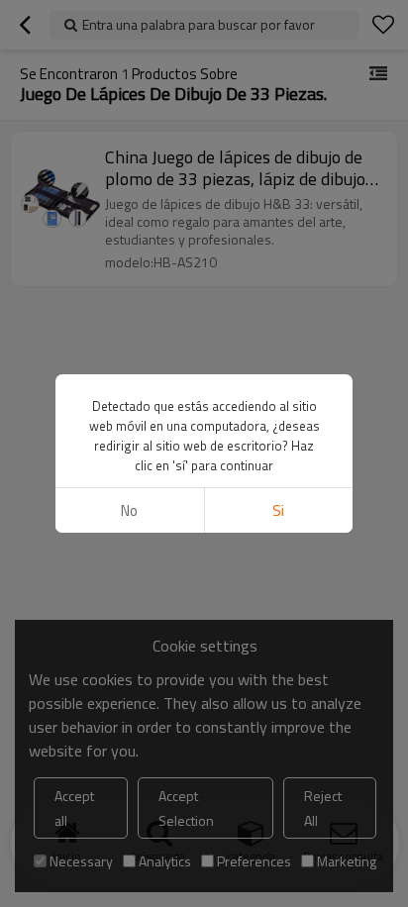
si (278, 510)
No (129, 510)
